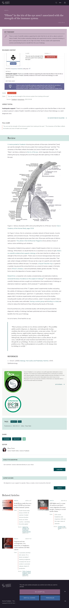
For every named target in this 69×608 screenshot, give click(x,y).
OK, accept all (40, 592)
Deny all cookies (29, 598)
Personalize (50, 598)
